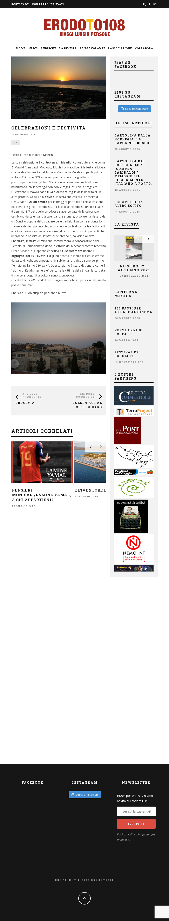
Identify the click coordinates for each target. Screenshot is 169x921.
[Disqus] (58, 573)
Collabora (144, 48)
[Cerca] (144, 4)
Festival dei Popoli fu (127, 354)
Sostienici (20, 4)
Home (20, 48)
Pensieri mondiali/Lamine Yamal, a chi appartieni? (41, 495)
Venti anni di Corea (128, 332)
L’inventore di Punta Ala (104, 490)
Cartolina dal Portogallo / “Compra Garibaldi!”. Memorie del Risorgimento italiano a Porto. (133, 172)
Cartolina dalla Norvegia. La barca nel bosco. (132, 139)
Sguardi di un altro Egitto (128, 204)
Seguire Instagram (136, 109)
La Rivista (68, 48)
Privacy (57, 4)
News (33, 48)
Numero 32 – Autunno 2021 (134, 268)
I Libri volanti (92, 48)
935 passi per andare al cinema (133, 310)
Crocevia (25, 403)
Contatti (40, 4)
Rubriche (48, 48)
